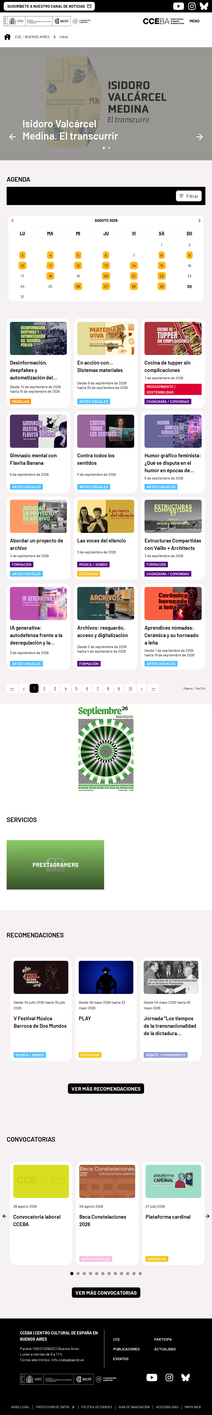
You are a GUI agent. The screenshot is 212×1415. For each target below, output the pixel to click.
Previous (12, 137)
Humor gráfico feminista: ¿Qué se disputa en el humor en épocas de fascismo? (173, 463)
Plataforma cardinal (168, 1216)
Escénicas (88, 573)
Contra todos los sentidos (95, 459)
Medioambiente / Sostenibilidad (161, 389)
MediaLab (20, 401)
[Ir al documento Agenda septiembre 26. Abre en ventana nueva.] (106, 748)
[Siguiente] (199, 220)
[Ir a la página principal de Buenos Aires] (163, 20)
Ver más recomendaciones (106, 1088)
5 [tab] (97, 1274)
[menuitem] (130, 1339)
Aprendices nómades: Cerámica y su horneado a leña (172, 635)
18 (50, 276)
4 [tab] (90, 1274)
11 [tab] (134, 1274)
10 (22, 265)
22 (162, 276)
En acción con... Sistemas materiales (100, 366)
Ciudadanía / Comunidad (168, 401)
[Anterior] (12, 220)
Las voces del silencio (101, 540)
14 (134, 265)
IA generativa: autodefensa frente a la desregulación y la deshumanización (36, 635)
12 (78, 265)
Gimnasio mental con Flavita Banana (33, 459)
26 (78, 286)
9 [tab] (121, 1274)
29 (162, 286)
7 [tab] (109, 1274)
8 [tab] (115, 1274)
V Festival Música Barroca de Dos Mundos (40, 1022)
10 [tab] (128, 1274)
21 (133, 276)
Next (200, 137)
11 (50, 265)
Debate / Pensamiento (166, 1055)
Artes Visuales (93, 401)
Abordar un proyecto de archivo (36, 544)
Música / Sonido (93, 564)
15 (161, 265)
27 (106, 286)
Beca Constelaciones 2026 (102, 1220)
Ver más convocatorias (106, 1292)
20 (106, 276)
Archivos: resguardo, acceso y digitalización (102, 631)
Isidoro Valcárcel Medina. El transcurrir (70, 129)
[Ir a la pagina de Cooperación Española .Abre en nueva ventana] (81, 21)
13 (106, 265)
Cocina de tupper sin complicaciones (167, 366)
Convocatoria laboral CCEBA (36, 1220)
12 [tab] (140, 1274)
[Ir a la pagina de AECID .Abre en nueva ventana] (61, 21)
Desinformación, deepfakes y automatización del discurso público (31, 370)
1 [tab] (103, 147)
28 (134, 286)
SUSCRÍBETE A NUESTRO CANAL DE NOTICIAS (46, 6)
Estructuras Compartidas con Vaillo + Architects (173, 544)
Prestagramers (55, 864)
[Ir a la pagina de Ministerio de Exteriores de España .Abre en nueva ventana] (28, 21)
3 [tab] (84, 1274)
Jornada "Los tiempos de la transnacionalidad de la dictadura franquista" (170, 1026)
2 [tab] (108, 147)
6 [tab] (103, 1274)
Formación (21, 564)
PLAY (85, 1018)
